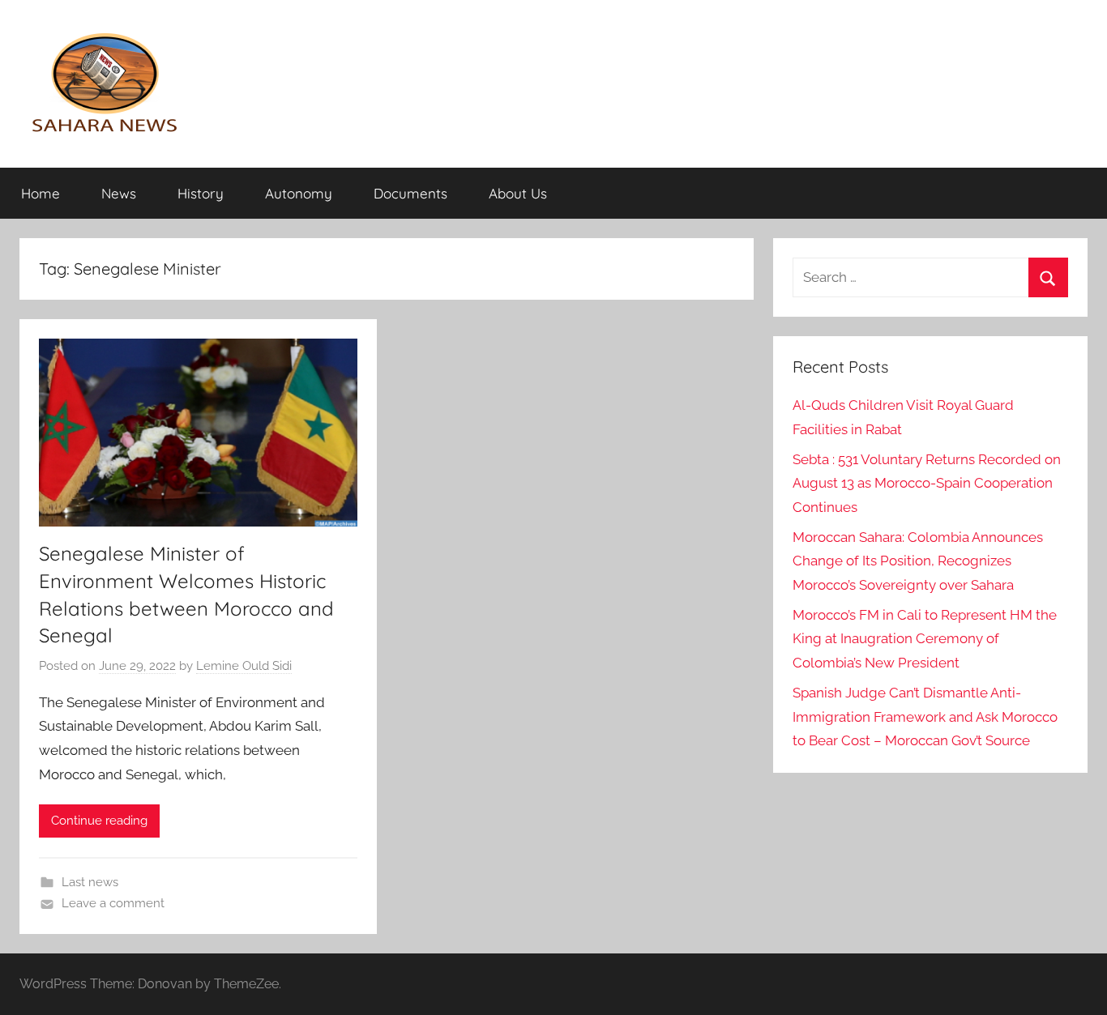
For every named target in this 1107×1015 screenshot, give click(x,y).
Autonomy (298, 193)
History (200, 193)
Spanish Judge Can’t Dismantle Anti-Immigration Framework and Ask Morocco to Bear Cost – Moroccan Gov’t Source (925, 716)
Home (40, 193)
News (118, 193)
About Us (518, 193)
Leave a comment (113, 903)
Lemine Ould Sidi (244, 666)
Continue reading (99, 820)
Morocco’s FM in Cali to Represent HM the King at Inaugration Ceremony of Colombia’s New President (925, 639)
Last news (90, 882)
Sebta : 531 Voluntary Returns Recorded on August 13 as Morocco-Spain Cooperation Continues (927, 483)
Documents (410, 193)
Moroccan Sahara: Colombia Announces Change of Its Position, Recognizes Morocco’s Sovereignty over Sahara (918, 561)
